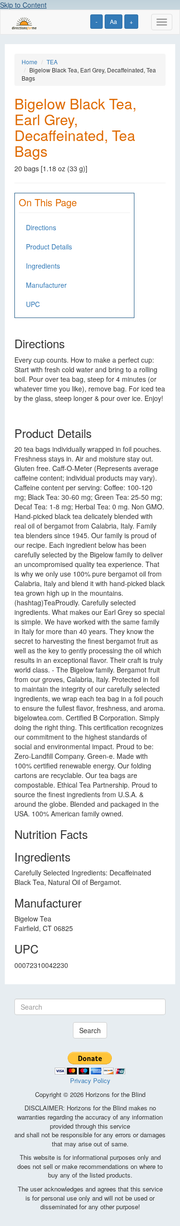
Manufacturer (46, 285)
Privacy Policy (90, 1080)
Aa (113, 21)
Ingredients (43, 266)
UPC (33, 304)
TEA (52, 62)
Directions (41, 227)
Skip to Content (23, 5)
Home (29, 62)
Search (90, 1030)
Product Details (49, 246)
